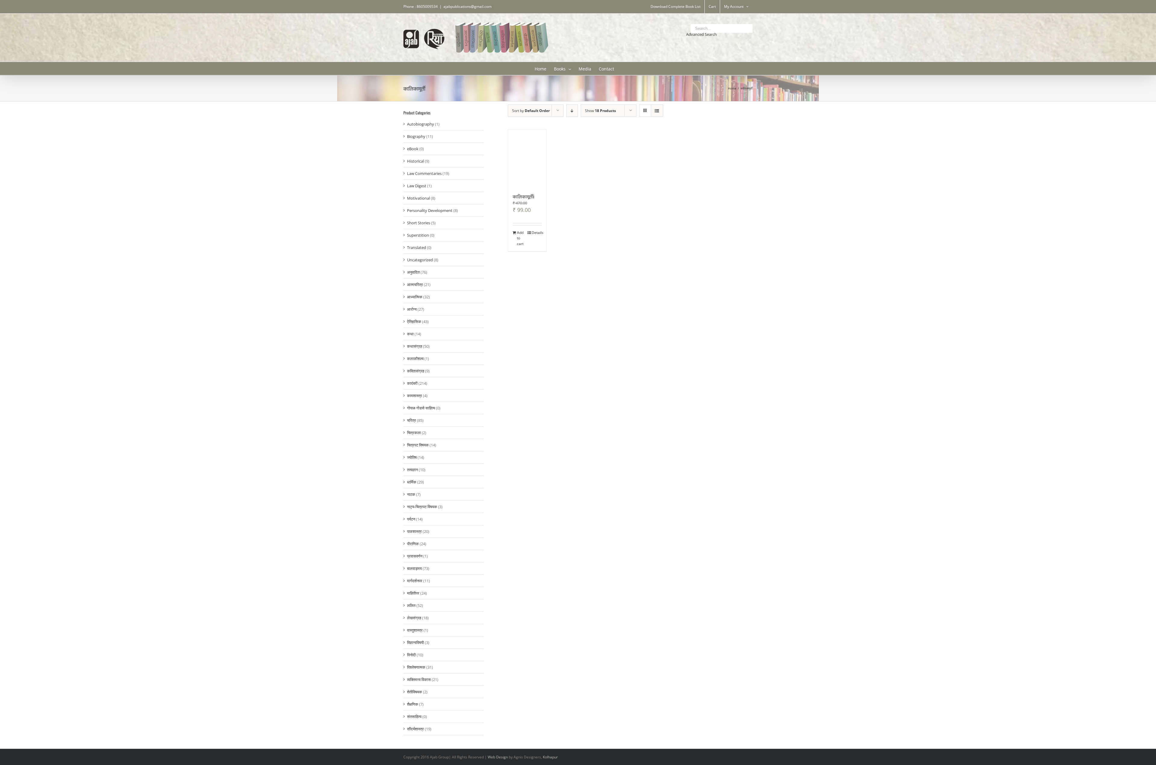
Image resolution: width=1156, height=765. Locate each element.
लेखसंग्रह (414, 617)
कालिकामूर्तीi (523, 196)
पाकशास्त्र (414, 531)
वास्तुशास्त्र (415, 630)
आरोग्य (412, 309)
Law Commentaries (424, 173)
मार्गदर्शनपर (414, 580)
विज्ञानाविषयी (415, 642)
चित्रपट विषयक (418, 445)
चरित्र (411, 420)
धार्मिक (411, 482)
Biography (416, 136)
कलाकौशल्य (415, 358)
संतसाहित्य (414, 716)
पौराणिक (413, 543)
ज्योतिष (412, 457)
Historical (415, 161)
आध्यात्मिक (414, 297)
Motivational (418, 198)
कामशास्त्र (414, 395)
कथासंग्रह (414, 346)
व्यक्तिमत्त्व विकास (419, 679)
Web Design (498, 757)
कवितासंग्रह (415, 371)
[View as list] (657, 111)
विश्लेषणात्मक (416, 667)
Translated (416, 247)
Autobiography (420, 124)
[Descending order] (572, 110)
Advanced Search (701, 34)
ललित (411, 605)
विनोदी (411, 655)
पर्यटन (411, 519)
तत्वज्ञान (412, 469)
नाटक (411, 494)
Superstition (418, 235)
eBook (412, 148)
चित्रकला (414, 432)
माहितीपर (413, 593)
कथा (410, 334)
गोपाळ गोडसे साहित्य (421, 408)
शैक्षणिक (412, 704)
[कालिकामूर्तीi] (527, 158)
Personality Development (429, 210)
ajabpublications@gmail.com (467, 6)
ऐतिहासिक (414, 321)
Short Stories (418, 222)
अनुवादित (413, 272)
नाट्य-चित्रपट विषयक (422, 506)
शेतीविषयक (414, 692)
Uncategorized (420, 260)
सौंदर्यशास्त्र (415, 729)
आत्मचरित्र (415, 284)
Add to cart (520, 238)
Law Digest (416, 185)
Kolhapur (550, 757)
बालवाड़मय (414, 568)
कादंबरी (412, 383)
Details (537, 232)
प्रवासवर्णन (414, 556)
